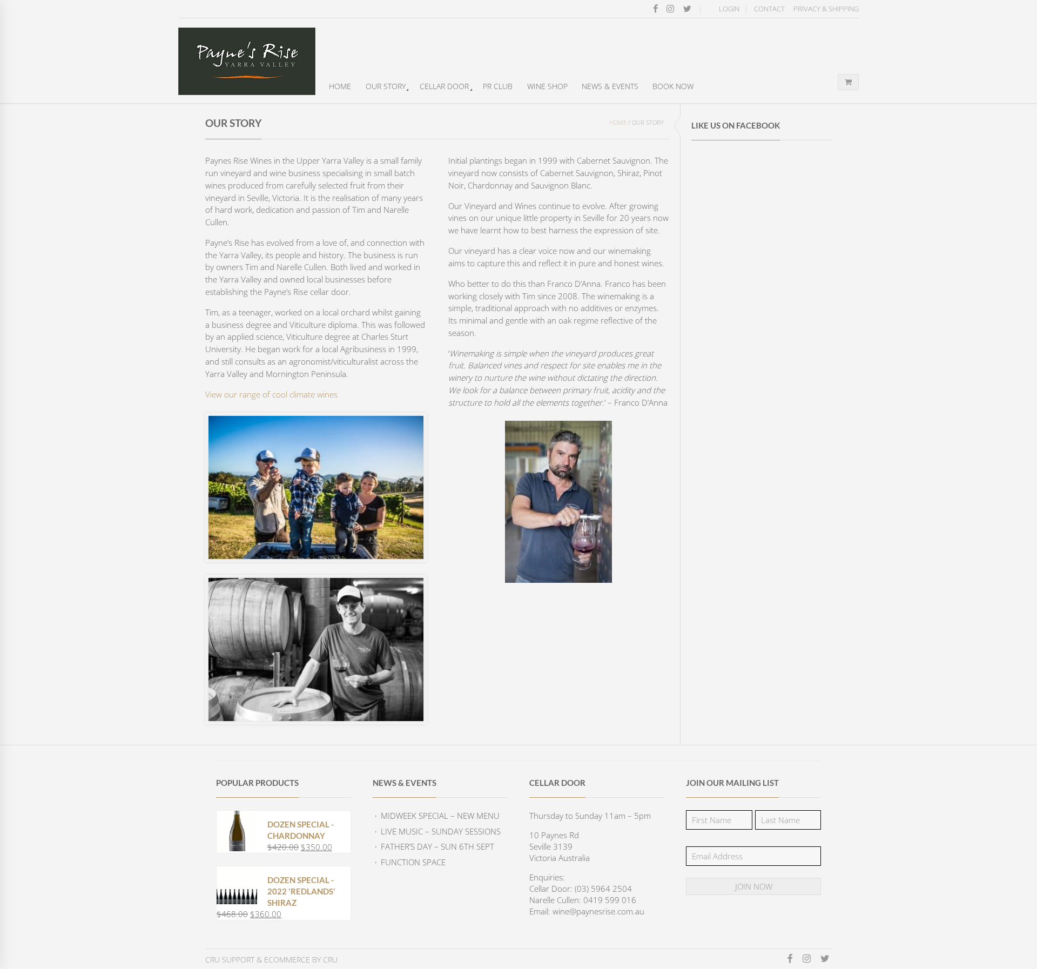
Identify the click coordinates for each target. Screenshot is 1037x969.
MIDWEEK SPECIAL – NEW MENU (440, 815)
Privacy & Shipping (826, 9)
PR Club (498, 86)
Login (729, 9)
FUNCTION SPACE (413, 862)
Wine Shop (547, 86)
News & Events (610, 86)
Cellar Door (444, 86)
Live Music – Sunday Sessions (441, 831)
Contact (769, 9)
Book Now (672, 86)
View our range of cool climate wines (271, 394)
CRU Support (229, 959)
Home (340, 86)
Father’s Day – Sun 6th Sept (437, 846)
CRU (330, 959)
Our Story (386, 86)
